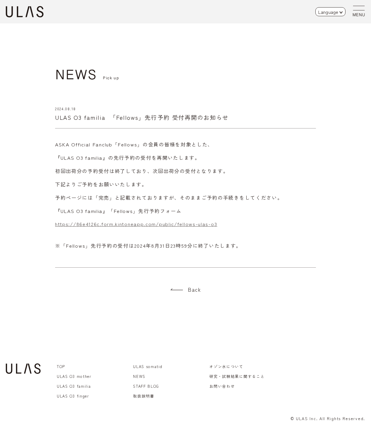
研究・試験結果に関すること (237, 376)
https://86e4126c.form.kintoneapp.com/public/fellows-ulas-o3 (136, 223)
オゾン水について (226, 366)
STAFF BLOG (146, 386)
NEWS (139, 376)
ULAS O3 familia (74, 386)
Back (194, 289)
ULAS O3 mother (74, 376)
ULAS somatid (147, 366)
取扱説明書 (143, 396)
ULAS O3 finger (73, 396)
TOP (61, 366)
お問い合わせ (222, 386)
